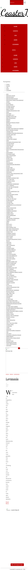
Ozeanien (15, 44)
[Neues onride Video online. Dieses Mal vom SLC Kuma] (17, 515)
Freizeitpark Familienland (12, 184)
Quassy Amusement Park (12, 287)
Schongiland (9, 296)
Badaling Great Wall (11, 116)
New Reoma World (11, 270)
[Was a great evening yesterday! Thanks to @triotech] (17, 520)
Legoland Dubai (10, 248)
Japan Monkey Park (11, 227)
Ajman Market (9, 104)
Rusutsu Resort (10, 291)
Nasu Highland (10, 269)
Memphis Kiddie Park (11, 261)
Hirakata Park (9, 209)
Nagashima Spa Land (11, 267)
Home (15, 26)
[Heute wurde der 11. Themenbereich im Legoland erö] (17, 534)
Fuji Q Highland (10, 185)
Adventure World (10, 95)
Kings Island (9, 237)
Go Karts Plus (9, 197)
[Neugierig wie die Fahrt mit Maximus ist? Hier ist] (17, 531)
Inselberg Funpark (10, 220)
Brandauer (9, 127)
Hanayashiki (9, 202)
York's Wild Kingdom (11, 344)
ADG (7, 94)
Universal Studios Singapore (13, 330)
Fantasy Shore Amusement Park (14, 173)
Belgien (8, 121)
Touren (8, 321)
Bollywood (9, 125)
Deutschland (9, 152)
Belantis (8, 119)
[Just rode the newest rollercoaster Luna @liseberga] (17, 526)
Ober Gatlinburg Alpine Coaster (14, 272)
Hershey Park (9, 203)
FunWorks (8, 193)
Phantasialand (9, 281)
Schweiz (8, 297)
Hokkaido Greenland (11, 211)
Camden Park (9, 131)
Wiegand (8, 339)
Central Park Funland (11, 139)
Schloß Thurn (9, 294)
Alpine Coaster (10, 109)
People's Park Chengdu (12, 279)
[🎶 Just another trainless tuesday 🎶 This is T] (17, 555)
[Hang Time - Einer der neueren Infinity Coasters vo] (17, 550)
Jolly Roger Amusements (12, 228)
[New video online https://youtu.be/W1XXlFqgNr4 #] (17, 536)
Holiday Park (9, 212)
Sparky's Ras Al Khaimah (12, 315)
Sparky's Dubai (10, 314)
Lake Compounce (10, 245)
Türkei (7, 327)
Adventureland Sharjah (12, 98)
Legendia (8, 246)
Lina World (9, 252)
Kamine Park (9, 231)
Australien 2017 (10, 115)
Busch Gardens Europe (12, 130)
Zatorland (8, 345)
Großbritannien (10, 200)
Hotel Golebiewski (11, 215)
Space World (9, 312)
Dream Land (9, 158)
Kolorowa (8, 242)
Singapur (8, 305)
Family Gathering (10, 169)
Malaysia (8, 260)
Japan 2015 (9, 224)
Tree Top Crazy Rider (11, 323)
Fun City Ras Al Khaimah (12, 187)
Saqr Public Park (10, 293)
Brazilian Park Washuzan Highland (14, 128)
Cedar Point (9, 137)
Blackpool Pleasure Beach (12, 122)
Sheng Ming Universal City (12, 302)
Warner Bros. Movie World (13, 338)
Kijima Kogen (9, 236)
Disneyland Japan (10, 154)
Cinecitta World (10, 143)
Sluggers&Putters (10, 309)
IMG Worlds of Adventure (12, 218)
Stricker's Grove (10, 317)
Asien (15, 40)
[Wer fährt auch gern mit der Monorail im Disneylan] (17, 552)
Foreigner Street (10, 181)
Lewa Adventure (10, 251)
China (7, 140)
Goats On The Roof (11, 199)
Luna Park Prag (10, 257)
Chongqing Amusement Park (13, 142)
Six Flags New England (12, 306)
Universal (8, 329)
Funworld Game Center (12, 194)
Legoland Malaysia (11, 249)
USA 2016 (8, 333)
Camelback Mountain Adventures (14, 133)
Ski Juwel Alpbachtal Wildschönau (14, 308)
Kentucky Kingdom (11, 234)
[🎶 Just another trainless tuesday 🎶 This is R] (17, 558)
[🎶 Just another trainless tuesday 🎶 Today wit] (17, 547)
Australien (8, 113)
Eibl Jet (8, 161)
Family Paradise (10, 170)
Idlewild (8, 217)
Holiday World (9, 214)
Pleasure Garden (10, 282)
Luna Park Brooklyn (11, 254)
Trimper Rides (10, 324)
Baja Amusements (11, 118)
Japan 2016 (9, 225)
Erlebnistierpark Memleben (13, 164)
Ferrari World (9, 175)
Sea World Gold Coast (11, 300)
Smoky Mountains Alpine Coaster (14, 311)
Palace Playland (10, 275)
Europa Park (9, 167)
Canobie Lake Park (11, 134)
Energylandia (9, 163)
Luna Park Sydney (10, 258)
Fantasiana (9, 172)
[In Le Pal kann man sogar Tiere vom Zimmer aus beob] (17, 517)
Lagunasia (8, 243)
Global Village (9, 196)
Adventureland (10, 97)
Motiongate (9, 266)
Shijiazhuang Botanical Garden (13, 303)
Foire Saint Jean (10, 179)
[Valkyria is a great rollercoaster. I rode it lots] (17, 523)
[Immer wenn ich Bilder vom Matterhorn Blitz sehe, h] (17, 561)
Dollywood (9, 157)
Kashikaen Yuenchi (11, 233)
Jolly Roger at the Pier (11, 230)
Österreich (9, 273)
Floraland (8, 176)
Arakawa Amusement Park (13, 110)
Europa (15, 31)
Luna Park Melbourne (11, 255)
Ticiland (8, 318)
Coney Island (9, 146)
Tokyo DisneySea (10, 320)
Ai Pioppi (8, 103)
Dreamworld (9, 160)
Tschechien (9, 326)
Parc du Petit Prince (11, 276)
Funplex (8, 190)
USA (15, 35)
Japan (7, 222)
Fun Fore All (9, 188)
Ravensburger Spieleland (12, 290)
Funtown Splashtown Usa (12, 191)
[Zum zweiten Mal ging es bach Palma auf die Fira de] (17, 528)
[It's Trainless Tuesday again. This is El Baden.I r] (17, 539)
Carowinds (9, 136)
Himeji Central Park (11, 208)
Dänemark (8, 148)
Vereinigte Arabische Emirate (13, 335)
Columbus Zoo (10, 145)
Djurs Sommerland (11, 155)
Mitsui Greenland (10, 264)
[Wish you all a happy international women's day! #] (17, 542)
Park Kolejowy (10, 278)
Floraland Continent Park (12, 178)
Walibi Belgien (9, 336)
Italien (7, 221)
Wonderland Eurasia (11, 342)
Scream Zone (9, 299)
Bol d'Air (8, 124)
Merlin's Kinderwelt (11, 263)
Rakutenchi (9, 288)
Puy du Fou (9, 285)
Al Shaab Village (10, 107)
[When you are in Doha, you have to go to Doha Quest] (17, 544)
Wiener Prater (10, 341)
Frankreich (8, 182)
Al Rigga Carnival (10, 106)
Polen (7, 284)
